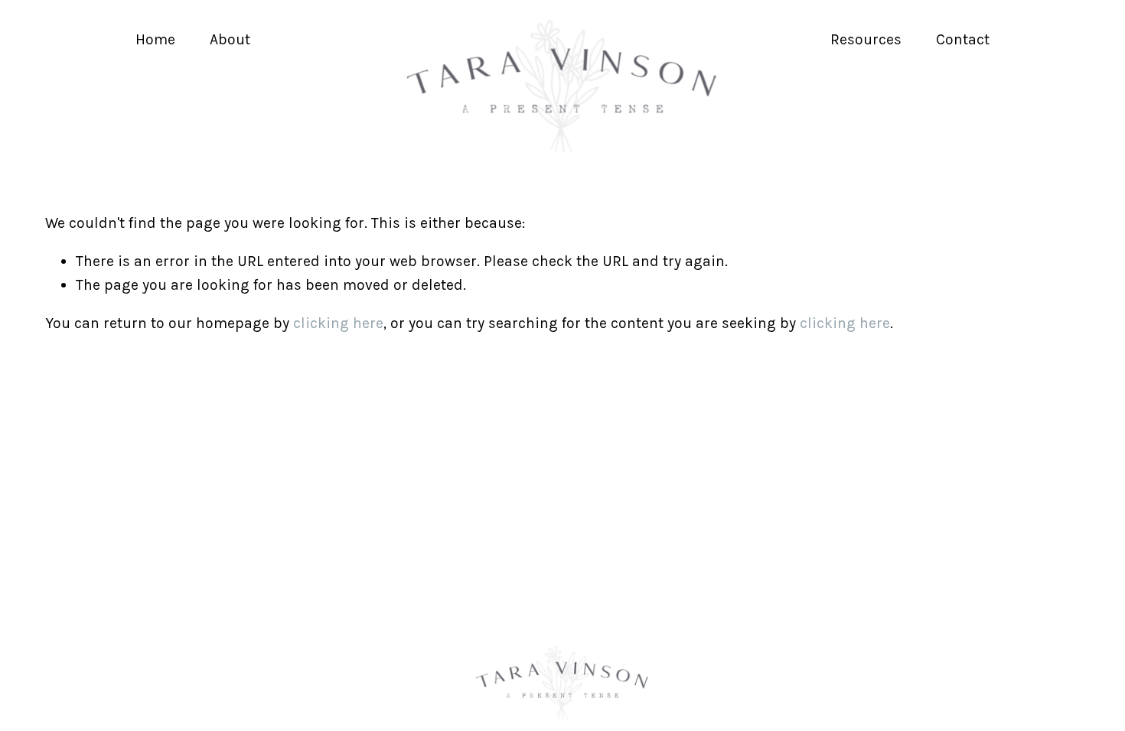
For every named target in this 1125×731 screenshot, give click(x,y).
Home (155, 39)
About (230, 39)
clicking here (338, 323)
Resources (866, 39)
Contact (963, 39)
